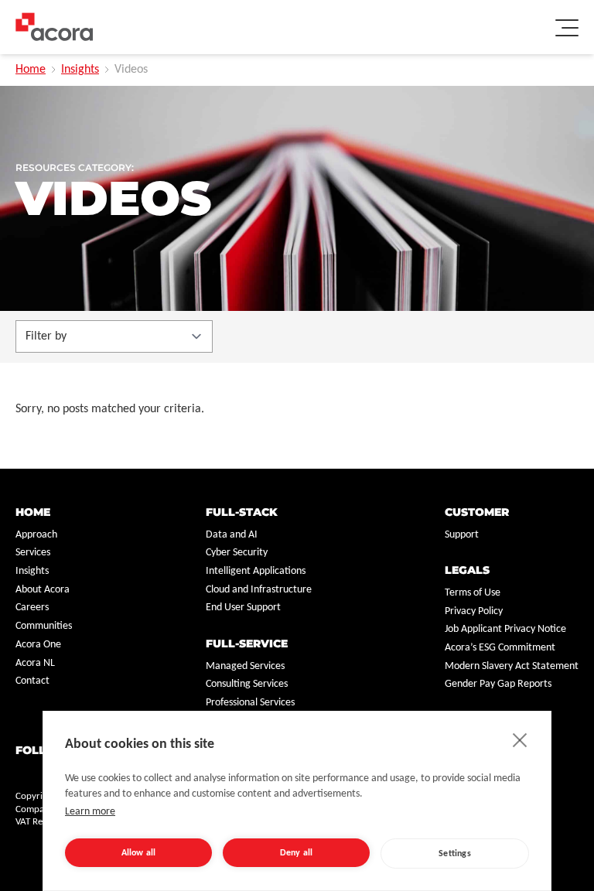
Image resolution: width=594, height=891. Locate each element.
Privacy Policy (474, 611)
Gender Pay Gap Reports (498, 684)
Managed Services (245, 666)
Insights (80, 69)
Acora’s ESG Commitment (500, 648)
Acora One (38, 644)
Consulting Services (247, 684)
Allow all (138, 853)
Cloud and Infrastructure (259, 590)
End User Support (243, 607)
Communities (43, 626)
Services (32, 552)
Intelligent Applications (256, 571)
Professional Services (250, 702)
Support (462, 535)
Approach (36, 535)
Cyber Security (237, 552)
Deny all (296, 853)
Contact (32, 681)
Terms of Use (472, 593)
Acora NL (35, 663)
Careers (32, 607)
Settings (455, 854)
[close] (520, 739)
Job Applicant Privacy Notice (505, 629)
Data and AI (232, 535)
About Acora (42, 590)
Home (30, 69)
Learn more (90, 812)
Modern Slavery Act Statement (512, 666)
